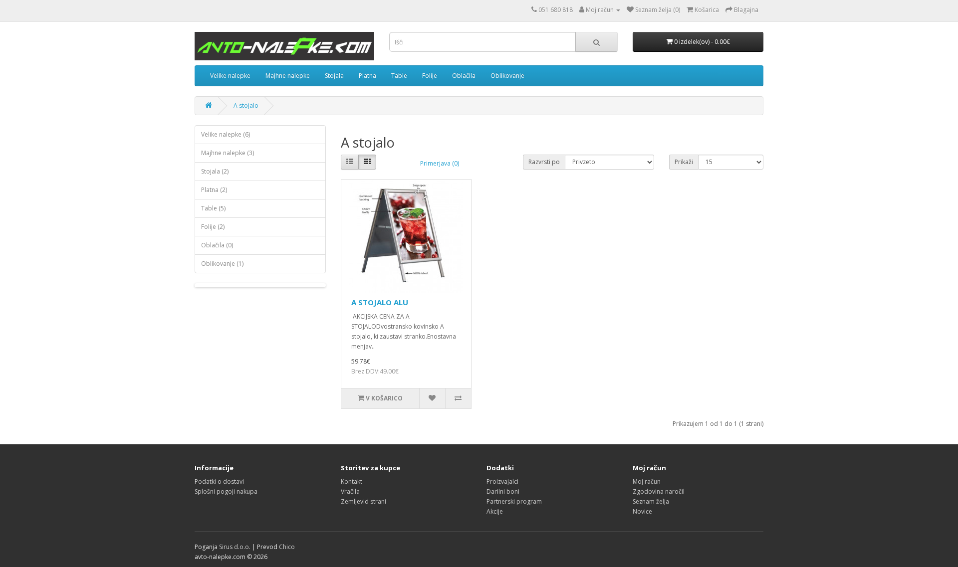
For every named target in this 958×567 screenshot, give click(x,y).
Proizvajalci (502, 481)
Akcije (494, 511)
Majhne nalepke (287, 75)
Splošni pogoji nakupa (226, 491)
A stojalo (246, 105)
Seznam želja (651, 501)
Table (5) (213, 208)
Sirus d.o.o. (234, 547)
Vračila (350, 491)
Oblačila (464, 75)
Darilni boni (502, 491)
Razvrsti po (544, 162)
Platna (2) (214, 190)
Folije (429, 75)
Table (399, 75)
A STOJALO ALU (379, 302)
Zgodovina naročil (659, 491)
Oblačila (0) (217, 245)
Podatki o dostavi (219, 481)
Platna (367, 75)
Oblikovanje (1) (222, 263)
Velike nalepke (230, 75)
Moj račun (647, 481)
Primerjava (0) (439, 163)
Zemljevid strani (363, 501)
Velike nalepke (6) (225, 134)
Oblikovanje (507, 75)
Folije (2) (213, 226)
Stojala (334, 75)
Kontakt (351, 481)
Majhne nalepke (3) (227, 153)
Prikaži (684, 162)
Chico (287, 547)
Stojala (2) (215, 171)
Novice (642, 511)
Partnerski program (514, 501)
